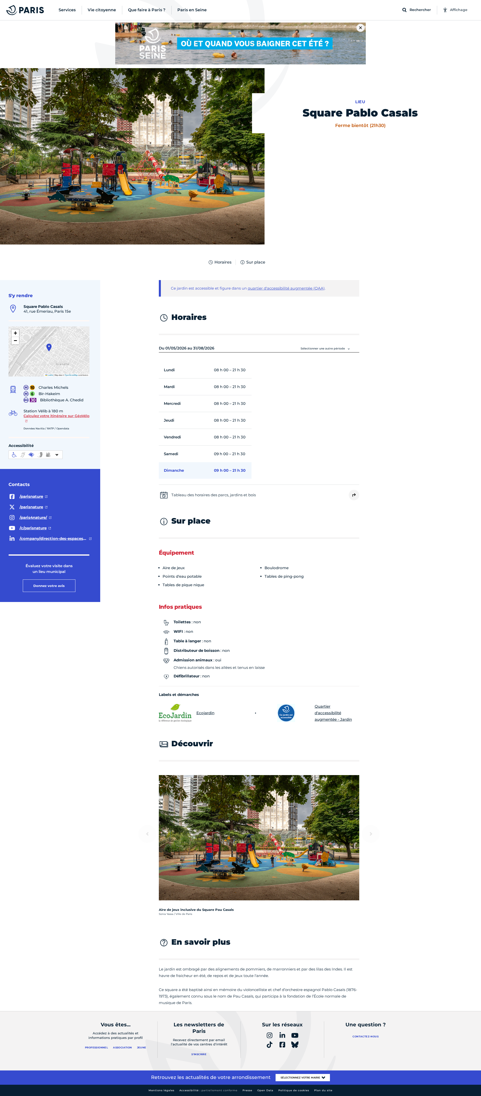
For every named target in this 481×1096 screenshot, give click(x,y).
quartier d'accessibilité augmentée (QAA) (286, 288)
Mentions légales (161, 1090)
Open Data (265, 1090)
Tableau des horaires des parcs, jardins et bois (213, 495)
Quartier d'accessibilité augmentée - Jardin (333, 713)
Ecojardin (205, 712)
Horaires (222, 262)
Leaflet (50, 375)
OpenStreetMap (71, 375)
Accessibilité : (208, 1090)
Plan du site (323, 1090)
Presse (247, 1090)
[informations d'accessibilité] (36, 454)
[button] (49, 347)
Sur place (255, 262)
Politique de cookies (293, 1090)
